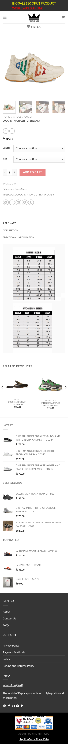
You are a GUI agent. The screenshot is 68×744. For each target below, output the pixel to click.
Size (5, 159)
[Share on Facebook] (12, 202)
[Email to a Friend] (18, 202)
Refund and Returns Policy (18, 665)
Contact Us (9, 618)
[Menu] (5, 17)
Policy (6, 658)
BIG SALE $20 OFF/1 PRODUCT (34, 3)
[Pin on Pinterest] (25, 202)
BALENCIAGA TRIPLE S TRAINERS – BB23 (50, 404)
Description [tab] (10, 230)
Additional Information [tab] (18, 237)
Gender (6, 148)
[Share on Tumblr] (31, 202)
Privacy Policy (11, 645)
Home (6, 116)
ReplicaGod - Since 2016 (34, 739)
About (6, 611)
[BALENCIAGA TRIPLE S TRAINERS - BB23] (50, 385)
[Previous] (8, 67)
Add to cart (32, 172)
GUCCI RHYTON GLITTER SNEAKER (35, 194)
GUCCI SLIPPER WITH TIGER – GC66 (17, 403)
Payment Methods (14, 652)
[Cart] (63, 17)
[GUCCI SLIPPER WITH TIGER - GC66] (17, 384)
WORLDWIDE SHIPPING (27, 8)
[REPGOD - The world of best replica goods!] (34, 17)
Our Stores (35, 733)
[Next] (60, 67)
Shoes (17, 116)
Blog (46, 733)
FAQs (6, 625)
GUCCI (11, 194)
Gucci (28, 116)
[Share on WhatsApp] (6, 202)
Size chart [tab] (9, 223)
